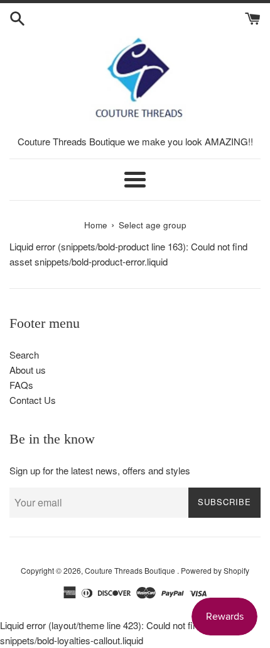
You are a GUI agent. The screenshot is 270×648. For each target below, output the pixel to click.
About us (27, 369)
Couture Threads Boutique (131, 570)
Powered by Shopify (215, 570)
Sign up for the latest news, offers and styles (99, 470)
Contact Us (32, 399)
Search (24, 354)
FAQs (21, 384)
